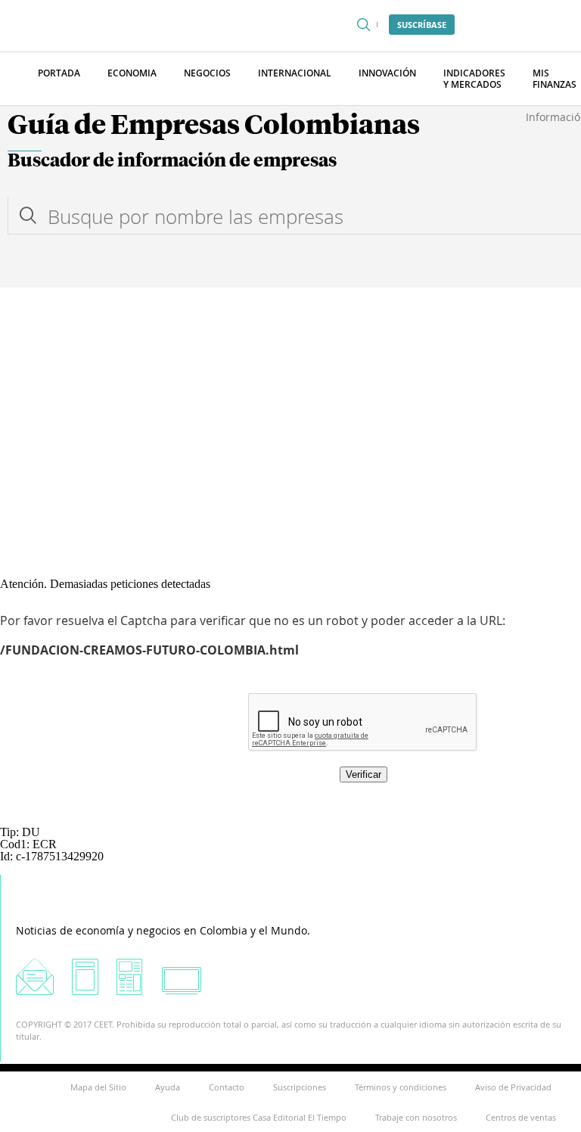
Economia (132, 73)
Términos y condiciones (400, 1087)
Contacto (226, 1087)
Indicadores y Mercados (474, 79)
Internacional (294, 73)
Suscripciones (299, 1087)
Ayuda (167, 1087)
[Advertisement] (290, 401)
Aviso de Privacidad (513, 1087)
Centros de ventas (521, 1117)
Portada (59, 73)
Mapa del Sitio (98, 1087)
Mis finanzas (554, 79)
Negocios (207, 73)
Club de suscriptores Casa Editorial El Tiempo (258, 1117)
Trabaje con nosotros (416, 1117)
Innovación (387, 73)
